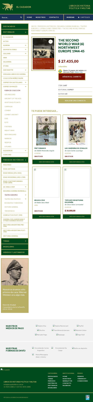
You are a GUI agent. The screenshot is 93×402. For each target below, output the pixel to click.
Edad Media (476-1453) (12, 173)
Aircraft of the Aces (13, 98)
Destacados (9, 26)
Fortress (8, 126)
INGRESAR (70, 17)
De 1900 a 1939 (9, 187)
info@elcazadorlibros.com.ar (13, 384)
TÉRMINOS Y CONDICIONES (82, 380)
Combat (8, 110)
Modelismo (8, 247)
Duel (6, 118)
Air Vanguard (10, 94)
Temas (6, 241)
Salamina (7, 62)
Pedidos (80, 376)
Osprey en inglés (10, 86)
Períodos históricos (47, 26)
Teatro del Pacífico (13, 199)
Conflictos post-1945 (12, 215)
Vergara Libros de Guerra (14, 74)
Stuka (6, 66)
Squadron (7, 151)
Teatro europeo (11, 195)
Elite (6, 122)
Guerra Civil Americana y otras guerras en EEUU (14, 220)
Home (29, 17)
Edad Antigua (9, 169)
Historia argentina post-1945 (14, 231)
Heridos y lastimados (14, 252)
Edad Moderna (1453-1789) (14, 177)
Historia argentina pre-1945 (13, 225)
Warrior (8, 138)
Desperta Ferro (10, 49)
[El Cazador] (17, 7)
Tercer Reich (10, 211)
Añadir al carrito (71, 77)
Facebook (67, 385)
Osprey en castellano (12, 82)
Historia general (11, 207)
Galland (6, 54)
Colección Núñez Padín (13, 78)
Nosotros (40, 17)
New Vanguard (10, 134)
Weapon (8, 142)
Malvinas (7, 165)
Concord (7, 155)
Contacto (54, 17)
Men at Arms (9, 130)
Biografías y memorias (14, 203)
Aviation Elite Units (12, 102)
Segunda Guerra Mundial (68, 26)
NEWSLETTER (67, 381)
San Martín (8, 70)
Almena (6, 45)
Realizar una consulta (75, 101)
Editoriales (9, 32)
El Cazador (8, 37)
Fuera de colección (12, 90)
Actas (5, 41)
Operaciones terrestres (50, 28)
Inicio (33, 26)
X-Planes (8, 146)
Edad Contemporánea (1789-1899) (13, 182)
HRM (5, 58)
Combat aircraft (11, 114)
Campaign (8, 106)
